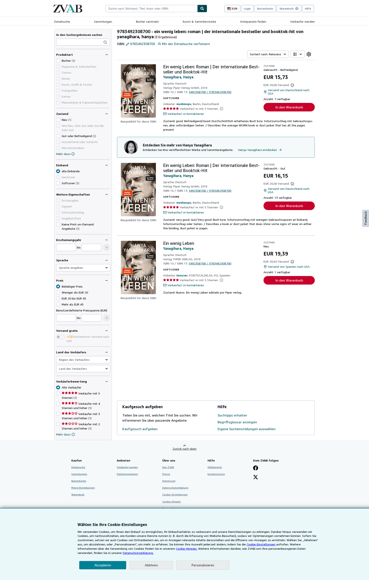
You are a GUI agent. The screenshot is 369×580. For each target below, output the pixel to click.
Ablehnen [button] (151, 565)
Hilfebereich (215, 467)
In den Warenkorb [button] (289, 107)
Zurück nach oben (184, 448)
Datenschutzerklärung (175, 487)
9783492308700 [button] (142, 44)
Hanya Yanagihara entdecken (257, 150)
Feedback (365, 218)
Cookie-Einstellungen (261, 544)
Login (247, 8)
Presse (166, 474)
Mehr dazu (63, 154)
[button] (105, 42)
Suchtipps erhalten (232, 415)
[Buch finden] (202, 8)
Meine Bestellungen (83, 487)
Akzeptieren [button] (102, 565)
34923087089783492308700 (210, 92)
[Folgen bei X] (255, 477)
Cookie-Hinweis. (186, 548)
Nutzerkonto (265, 8)
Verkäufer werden (302, 21)
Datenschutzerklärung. (138, 553)
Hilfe (308, 8)
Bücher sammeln (147, 21)
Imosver (182, 275)
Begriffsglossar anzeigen (237, 422)
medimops (183, 104)
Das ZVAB (168, 467)
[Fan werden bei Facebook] (255, 468)
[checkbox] (58, 61)
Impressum (169, 480)
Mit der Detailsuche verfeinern (186, 44)
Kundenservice (216, 474)
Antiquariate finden (253, 21)
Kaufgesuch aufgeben (140, 429)
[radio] (58, 183)
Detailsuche (62, 21)
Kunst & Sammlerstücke (199, 21)
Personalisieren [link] (203, 565)
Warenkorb (77, 494)
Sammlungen (103, 21)
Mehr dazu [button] (63, 434)
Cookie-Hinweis (171, 501)
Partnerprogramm (127, 474)
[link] (308, 54)
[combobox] (151, 8)
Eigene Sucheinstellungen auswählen (246, 429)
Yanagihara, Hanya (178, 77)
